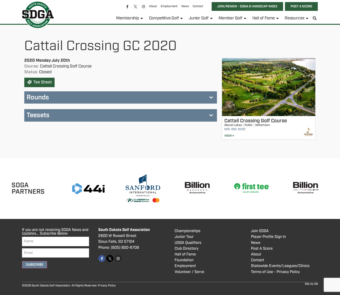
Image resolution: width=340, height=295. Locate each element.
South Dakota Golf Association (124, 229)
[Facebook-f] (127, 6)
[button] (314, 18)
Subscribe (34, 265)
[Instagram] (143, 6)
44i (316, 284)
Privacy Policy (107, 285)
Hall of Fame (263, 18)
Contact (198, 6)
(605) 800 (119, 247)
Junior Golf (199, 18)
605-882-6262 (235, 129)
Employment (169, 6)
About (153, 6)
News (185, 6)
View (228, 136)
